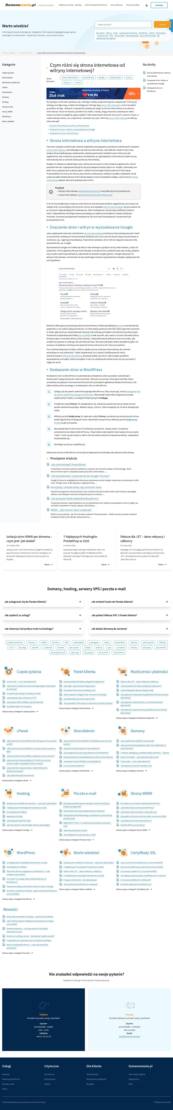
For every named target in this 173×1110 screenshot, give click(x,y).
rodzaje (87, 647)
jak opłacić (100, 33)
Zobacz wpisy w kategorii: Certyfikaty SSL (132, 889)
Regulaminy (134, 1079)
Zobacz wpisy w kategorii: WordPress (17, 899)
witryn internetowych (114, 206)
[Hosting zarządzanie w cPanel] (9, 731)
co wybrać (121, 647)
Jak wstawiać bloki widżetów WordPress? (75, 498)
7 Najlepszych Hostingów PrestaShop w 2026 (80, 538)
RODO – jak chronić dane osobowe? (71, 510)
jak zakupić (89, 652)
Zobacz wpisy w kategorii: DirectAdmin (74, 771)
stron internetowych (111, 105)
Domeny (5, 97)
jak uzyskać (74, 647)
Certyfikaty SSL (143, 852)
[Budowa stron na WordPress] (9, 853)
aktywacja (147, 647)
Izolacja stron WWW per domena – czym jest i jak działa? (29, 538)
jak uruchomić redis (148, 35)
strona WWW (119, 35)
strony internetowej (93, 233)
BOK (131, 1084)
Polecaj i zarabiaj (132, 5)
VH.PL (4, 1088)
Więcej (46, 564)
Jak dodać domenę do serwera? (109, 628)
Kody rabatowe (116, 5)
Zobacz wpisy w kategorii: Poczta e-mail (75, 840)
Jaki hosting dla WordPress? (96, 5)
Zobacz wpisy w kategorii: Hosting (15, 830)
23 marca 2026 (126, 545)
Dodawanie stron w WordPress (64, 133)
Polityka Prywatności (162, 1102)
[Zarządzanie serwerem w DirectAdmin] (66, 731)
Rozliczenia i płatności (11, 82)
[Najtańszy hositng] (93, 93)
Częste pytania (8, 73)
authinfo (35, 647)
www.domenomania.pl (89, 191)
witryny (67, 82)
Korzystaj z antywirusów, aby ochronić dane (76, 487)
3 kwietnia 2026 (69, 545)
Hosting (5, 102)
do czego (22, 647)
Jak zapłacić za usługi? (17, 615)
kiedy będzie (79, 642)
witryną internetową (72, 355)
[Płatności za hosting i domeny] (123, 672)
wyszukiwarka (88, 77)
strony (128, 77)
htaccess (31, 642)
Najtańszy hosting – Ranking (70, 5)
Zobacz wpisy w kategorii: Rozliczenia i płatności (135, 718)
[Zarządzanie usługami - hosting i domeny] (66, 672)
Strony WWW (7, 111)
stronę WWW (85, 335)
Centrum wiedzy (46, 5)
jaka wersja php (132, 35)
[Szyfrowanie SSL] (123, 853)
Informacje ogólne (137, 1074)
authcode (48, 647)
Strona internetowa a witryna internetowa (69, 125)
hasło (115, 33)
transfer (61, 647)
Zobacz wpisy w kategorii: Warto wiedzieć (75, 889)
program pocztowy (15, 642)
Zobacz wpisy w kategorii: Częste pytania (18, 711)
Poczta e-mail (7, 107)
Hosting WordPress (11, 1079)
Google (102, 77)
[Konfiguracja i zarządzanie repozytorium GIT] (9, 793)
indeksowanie (115, 77)
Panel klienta (7, 77)
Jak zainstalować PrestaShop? (68, 464)
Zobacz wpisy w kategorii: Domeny (130, 771)
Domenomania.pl (39, 1102)
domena (134, 642)
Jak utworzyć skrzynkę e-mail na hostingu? (28, 628)
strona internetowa (70, 77)
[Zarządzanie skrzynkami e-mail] (66, 793)
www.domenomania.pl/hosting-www (95, 194)
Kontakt (159, 5)
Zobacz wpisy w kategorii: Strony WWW (131, 830)
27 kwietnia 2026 (12, 545)
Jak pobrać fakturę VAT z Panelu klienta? (114, 615)
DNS (111, 35)
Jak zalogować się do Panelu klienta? (25, 601)
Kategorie (8, 64)
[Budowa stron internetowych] (123, 793)
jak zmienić (103, 652)
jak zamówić (161, 647)
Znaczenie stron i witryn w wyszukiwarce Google (72, 129)
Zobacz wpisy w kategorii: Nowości (16, 953)
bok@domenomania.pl (129, 1036)
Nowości (10, 909)
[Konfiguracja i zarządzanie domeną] (123, 731)
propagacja (93, 642)
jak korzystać (148, 642)
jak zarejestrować (58, 652)
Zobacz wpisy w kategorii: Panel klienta (74, 708)
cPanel (152, 33)
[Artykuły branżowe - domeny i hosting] (66, 853)
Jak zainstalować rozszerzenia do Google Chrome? (80, 476)
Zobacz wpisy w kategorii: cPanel (15, 780)
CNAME (43, 642)
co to (11, 647)
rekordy (134, 647)
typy (109, 647)
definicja (162, 642)
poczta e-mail (103, 35)
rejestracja (75, 652)
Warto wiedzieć (26, 53)
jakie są (99, 647)
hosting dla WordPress (128, 33)
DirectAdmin (161, 33)
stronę (120, 325)
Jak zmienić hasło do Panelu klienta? (112, 601)
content (78, 82)
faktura (109, 33)
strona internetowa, (55, 150)
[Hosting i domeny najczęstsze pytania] (9, 672)
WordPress (143, 33)
